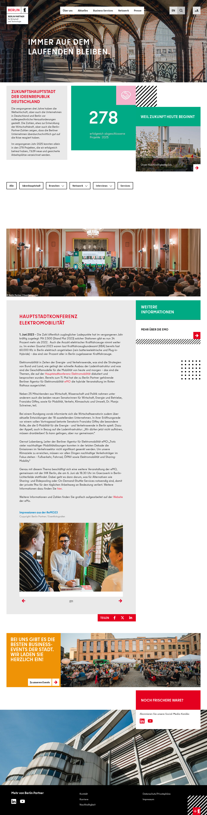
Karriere (84, 799)
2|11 (71, 601)
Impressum (148, 799)
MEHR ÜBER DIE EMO (148, 329)
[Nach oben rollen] (197, 805)
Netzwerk (77, 185)
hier (59, 488)
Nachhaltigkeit (87, 804)
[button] (115, 618)
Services (125, 185)
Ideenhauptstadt (31, 185)
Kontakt (84, 793)
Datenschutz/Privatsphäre (157, 793)
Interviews (102, 185)
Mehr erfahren (143, 139)
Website (118, 497)
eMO (67, 381)
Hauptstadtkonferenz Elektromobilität (68, 374)
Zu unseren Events (15, 659)
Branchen (54, 185)
